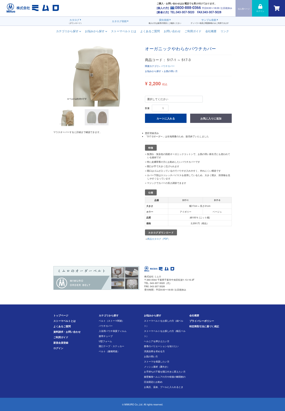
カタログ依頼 (119, 21)
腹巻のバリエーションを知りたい (161, 346)
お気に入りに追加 (211, 118)
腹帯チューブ (106, 336)
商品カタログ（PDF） (158, 238)
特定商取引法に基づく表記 (204, 326)
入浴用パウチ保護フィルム (113, 331)
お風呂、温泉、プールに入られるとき (163, 387)
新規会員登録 (60, 342)
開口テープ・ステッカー (111, 346)
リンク (225, 31)
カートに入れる (166, 118)
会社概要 (211, 31)
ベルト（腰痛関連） (109, 351)
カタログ (75, 21)
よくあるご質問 (150, 31)
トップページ (60, 315)
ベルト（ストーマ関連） (111, 320)
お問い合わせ (172, 31)
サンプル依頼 (210, 21)
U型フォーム (105, 341)
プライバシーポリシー (201, 321)
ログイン (58, 348)
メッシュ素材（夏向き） (156, 366)
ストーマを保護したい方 (156, 361)
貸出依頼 (165, 21)
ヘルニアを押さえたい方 (156, 341)
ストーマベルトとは (123, 31)
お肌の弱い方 (151, 356)
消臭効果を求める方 (154, 351)
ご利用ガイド (193, 31)
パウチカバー (168, 66)
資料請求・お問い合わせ (67, 332)
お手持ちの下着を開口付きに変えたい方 (165, 371)
